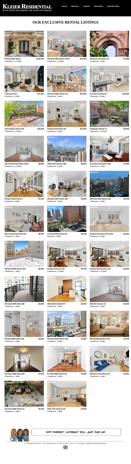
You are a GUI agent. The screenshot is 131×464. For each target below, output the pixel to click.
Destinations (113, 6)
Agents (86, 6)
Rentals (75, 6)
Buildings (98, 6)
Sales (64, 6)
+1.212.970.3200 (79, 443)
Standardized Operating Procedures (96, 443)
